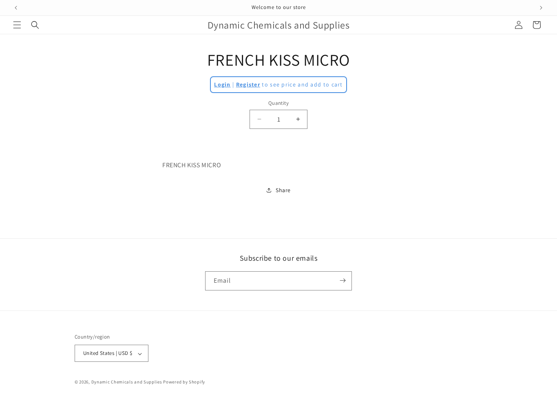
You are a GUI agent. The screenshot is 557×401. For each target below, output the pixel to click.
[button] (17, 25)
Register (248, 84)
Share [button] (283, 190)
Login (222, 84)
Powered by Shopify (184, 382)
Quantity (278, 103)
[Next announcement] (541, 8)
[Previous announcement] (16, 8)
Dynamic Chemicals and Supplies (126, 382)
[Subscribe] (342, 280)
